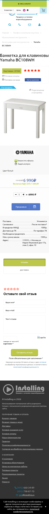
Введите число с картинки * (11, 342)
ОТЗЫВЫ (24, 262)
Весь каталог (25, 4)
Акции (5, 478)
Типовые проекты (10, 470)
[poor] (8, 289)
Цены (18, 10)
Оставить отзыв (25, 352)
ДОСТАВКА (24, 270)
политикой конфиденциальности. (26, 510)
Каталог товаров (9, 418)
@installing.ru (26, 495)
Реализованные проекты (13, 474)
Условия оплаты (9, 433)
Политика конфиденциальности (16, 445)
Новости (6, 481)
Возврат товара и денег (12, 422)
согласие (42, 362)
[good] (14, 289)
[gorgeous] (17, 289)
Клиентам (8, 10)
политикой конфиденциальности (26, 367)
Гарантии (6, 441)
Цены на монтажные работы (14, 466)
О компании (7, 458)
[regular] (11, 289)
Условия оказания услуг (12, 429)
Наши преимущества (11, 437)
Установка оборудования (13, 462)
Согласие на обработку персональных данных (22, 449)
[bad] (4, 289)
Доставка (6, 426)
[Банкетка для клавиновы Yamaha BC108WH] (24, 118)
